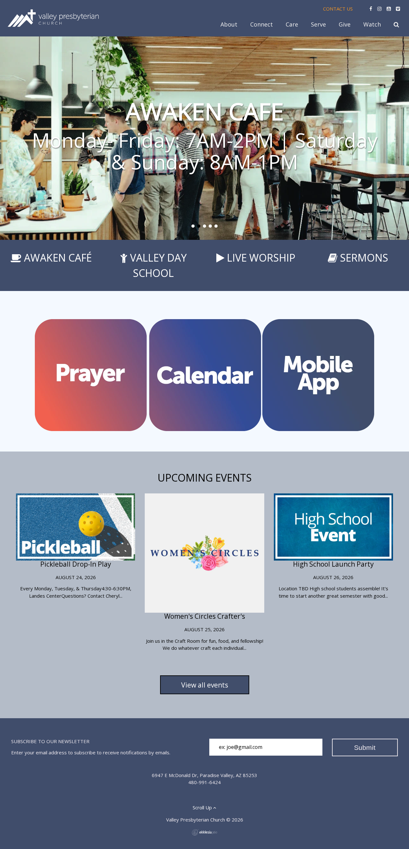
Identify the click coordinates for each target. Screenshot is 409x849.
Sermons (364, 257)
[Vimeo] (398, 8)
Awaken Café (58, 257)
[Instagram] (379, 8)
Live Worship (261, 257)
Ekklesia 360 (204, 832)
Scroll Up (203, 807)
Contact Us (338, 8)
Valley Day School (158, 265)
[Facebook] (370, 8)
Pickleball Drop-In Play (75, 564)
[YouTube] (389, 8)
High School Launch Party (333, 564)
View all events (204, 684)
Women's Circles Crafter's (204, 616)
